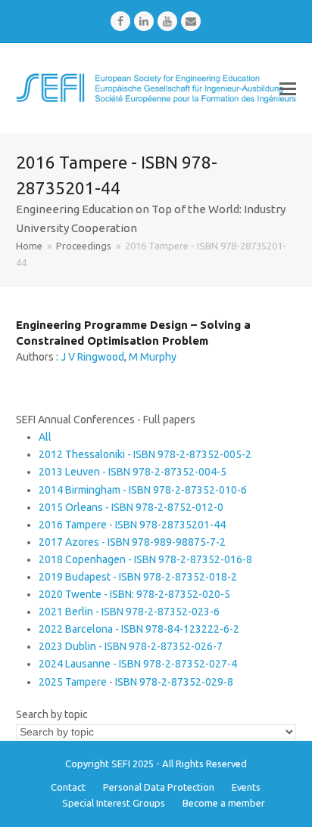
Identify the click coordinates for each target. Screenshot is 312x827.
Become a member (224, 803)
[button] (287, 88)
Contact (68, 787)
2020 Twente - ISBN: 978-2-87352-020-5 (134, 594)
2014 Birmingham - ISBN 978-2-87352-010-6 (143, 490)
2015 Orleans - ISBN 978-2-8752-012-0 (131, 507)
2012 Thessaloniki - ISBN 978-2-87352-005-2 (145, 454)
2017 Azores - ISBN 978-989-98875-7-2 (132, 542)
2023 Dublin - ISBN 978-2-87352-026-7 (131, 646)
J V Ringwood (92, 357)
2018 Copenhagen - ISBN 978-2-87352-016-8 (145, 559)
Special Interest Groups (113, 803)
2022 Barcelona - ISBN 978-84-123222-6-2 (139, 629)
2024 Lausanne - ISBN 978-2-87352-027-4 (138, 664)
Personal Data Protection (158, 787)
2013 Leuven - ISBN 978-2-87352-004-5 (132, 472)
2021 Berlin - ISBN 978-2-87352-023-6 (129, 612)
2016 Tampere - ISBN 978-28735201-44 (132, 525)
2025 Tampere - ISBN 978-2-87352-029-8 (136, 682)
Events (246, 787)
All (45, 437)
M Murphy (152, 357)
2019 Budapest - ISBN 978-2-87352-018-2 (138, 577)
